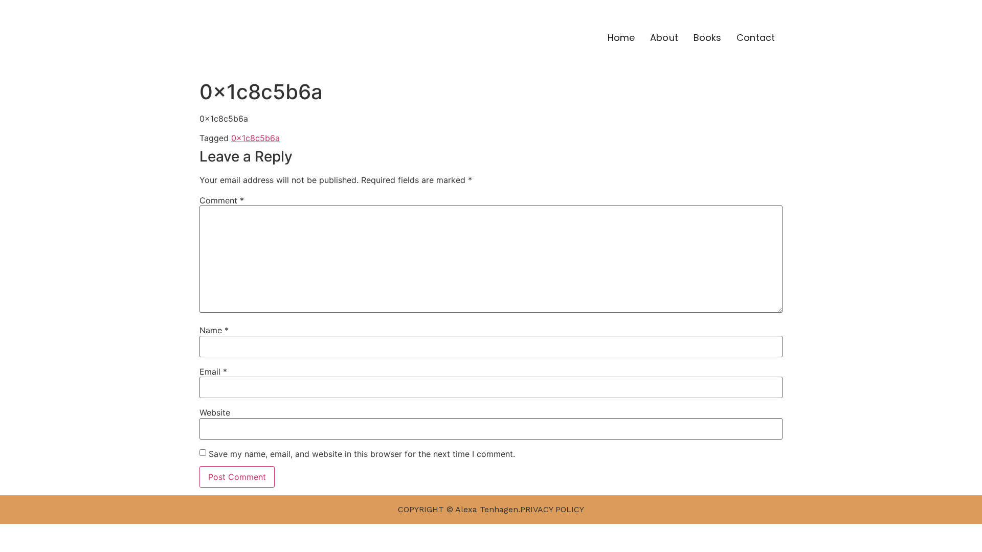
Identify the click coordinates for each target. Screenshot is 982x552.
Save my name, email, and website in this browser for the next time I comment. (362, 454)
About (664, 37)
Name (214, 330)
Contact (755, 37)
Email (213, 371)
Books (708, 37)
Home (621, 37)
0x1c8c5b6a (255, 138)
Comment (221, 200)
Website (214, 412)
